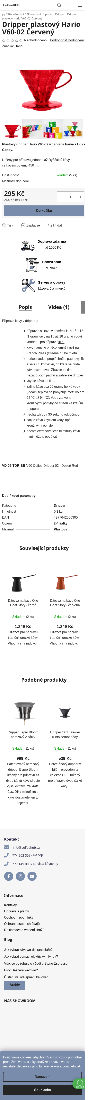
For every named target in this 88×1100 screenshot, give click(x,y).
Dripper (59, 505)
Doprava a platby (16, 911)
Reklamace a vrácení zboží (23, 930)
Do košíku (44, 210)
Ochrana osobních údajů (22, 924)
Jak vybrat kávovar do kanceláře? (28, 950)
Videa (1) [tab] (58, 307)
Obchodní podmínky (18, 917)
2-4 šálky (61, 523)
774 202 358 (21, 855)
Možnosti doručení (15, 181)
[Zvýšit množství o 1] (81, 197)
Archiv (15, 985)
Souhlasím (42, 1090)
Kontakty (10, 905)
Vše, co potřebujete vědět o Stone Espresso (36, 963)
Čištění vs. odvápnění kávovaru (27, 977)
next (83, 585)
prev (4, 585)
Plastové (60, 529)
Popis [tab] (25, 307)
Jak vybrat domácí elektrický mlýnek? (31, 956)
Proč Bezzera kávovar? (21, 970)
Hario (19, 46)
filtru (61, 342)
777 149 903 (21, 864)
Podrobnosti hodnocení (67, 40)
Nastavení (42, 1076)
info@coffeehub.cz (26, 847)
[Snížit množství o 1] (60, 197)
